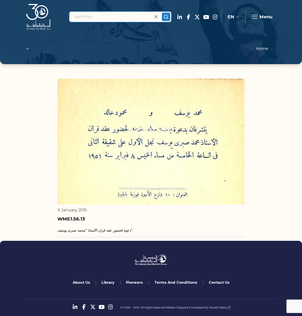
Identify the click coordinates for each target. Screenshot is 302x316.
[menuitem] (81, 282)
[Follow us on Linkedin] (179, 17)
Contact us (219, 282)
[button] (233, 17)
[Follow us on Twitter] (197, 17)
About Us (81, 282)
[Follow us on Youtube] (206, 17)
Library (108, 282)
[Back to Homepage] (38, 17)
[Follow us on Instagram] (214, 17)
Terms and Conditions (175, 282)
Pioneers (134, 282)
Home (262, 48)
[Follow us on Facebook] (188, 17)
